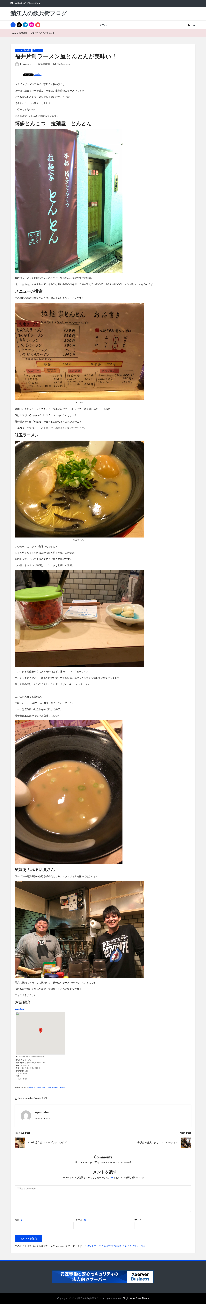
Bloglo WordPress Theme (136, 1298)
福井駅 (62, 1087)
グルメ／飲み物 (23, 50)
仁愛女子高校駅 (52, 1087)
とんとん (19, 1009)
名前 (19, 1220)
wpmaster (42, 1112)
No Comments (63, 64)
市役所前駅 (41, 1087)
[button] (42, 1118)
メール (81, 1220)
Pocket (37, 74)
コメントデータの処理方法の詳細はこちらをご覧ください (115, 1246)
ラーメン (38, 50)
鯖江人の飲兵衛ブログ (39, 14)
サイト (138, 1220)
